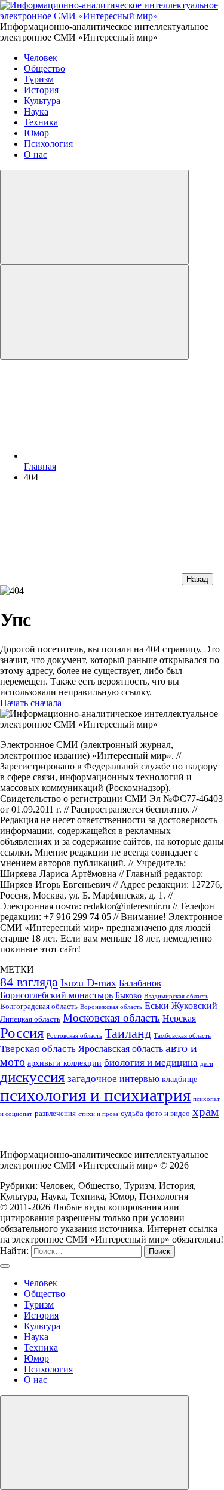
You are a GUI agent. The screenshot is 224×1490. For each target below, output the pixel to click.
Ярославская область (120, 1049)
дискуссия (32, 1077)
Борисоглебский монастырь (56, 995)
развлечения (55, 1113)
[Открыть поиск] (94, 217)
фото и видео (168, 1113)
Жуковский (194, 1006)
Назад (197, 579)
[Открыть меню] (94, 312)
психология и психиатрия (95, 1095)
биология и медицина (151, 1062)
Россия (22, 1033)
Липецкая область (30, 1019)
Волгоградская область (39, 1006)
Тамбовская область (182, 1035)
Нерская (179, 1018)
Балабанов (140, 983)
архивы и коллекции (64, 1063)
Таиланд (128, 1033)
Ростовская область (74, 1035)
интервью (139, 1079)
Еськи (157, 1006)
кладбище (179, 1079)
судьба (132, 1113)
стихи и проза (98, 1114)
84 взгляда (29, 982)
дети (206, 1063)
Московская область (111, 1017)
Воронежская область (111, 1007)
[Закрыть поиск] (5, 1266)
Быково (128, 995)
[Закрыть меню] (94, 1442)
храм (205, 1111)
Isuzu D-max (88, 983)
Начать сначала (31, 703)
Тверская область (38, 1048)
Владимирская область (176, 996)
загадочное (92, 1078)
